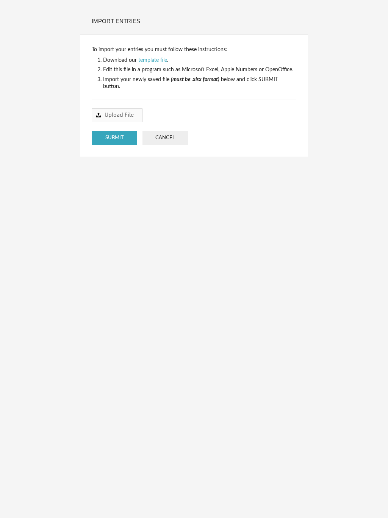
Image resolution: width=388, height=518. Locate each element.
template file (152, 60)
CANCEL (165, 137)
